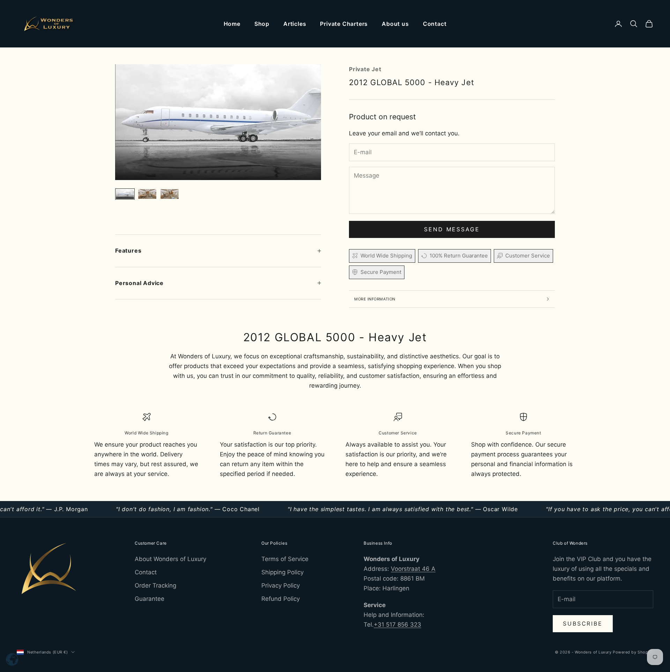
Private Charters (344, 23)
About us (395, 23)
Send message (452, 229)
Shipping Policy (282, 572)
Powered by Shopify (633, 652)
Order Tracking (155, 585)
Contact (435, 23)
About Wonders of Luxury (170, 558)
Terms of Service (284, 558)
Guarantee (149, 598)
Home (232, 23)
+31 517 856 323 (397, 624)
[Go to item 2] (147, 194)
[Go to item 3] (169, 194)
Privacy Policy (280, 585)
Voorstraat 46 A (413, 568)
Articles (294, 23)
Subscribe (583, 623)
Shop (261, 23)
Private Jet (365, 69)
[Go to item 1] (125, 194)
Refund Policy (280, 598)
